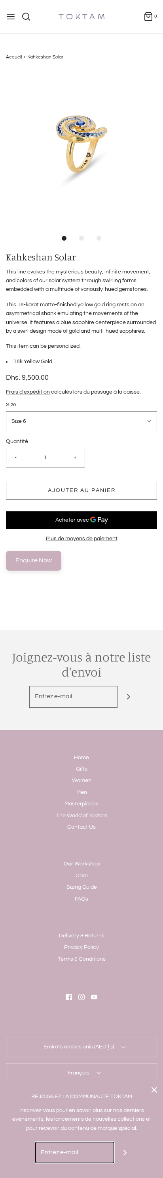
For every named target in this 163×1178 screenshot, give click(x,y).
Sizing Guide (81, 887)
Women (81, 780)
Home (81, 757)
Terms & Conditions (82, 959)
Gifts (81, 769)
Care (82, 875)
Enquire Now (33, 560)
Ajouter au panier (82, 490)
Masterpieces (81, 804)
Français (79, 1073)
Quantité (17, 441)
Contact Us (81, 827)
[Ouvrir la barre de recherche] (29, 16)
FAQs (81, 899)
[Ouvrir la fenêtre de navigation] (10, 16)
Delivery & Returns (81, 936)
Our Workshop (82, 864)
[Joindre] (128, 697)
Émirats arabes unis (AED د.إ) (79, 1047)
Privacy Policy (81, 947)
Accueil (14, 57)
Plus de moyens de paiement (82, 538)
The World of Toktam (81, 815)
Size (11, 404)
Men (81, 792)
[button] (81, 148)
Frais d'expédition (28, 392)
